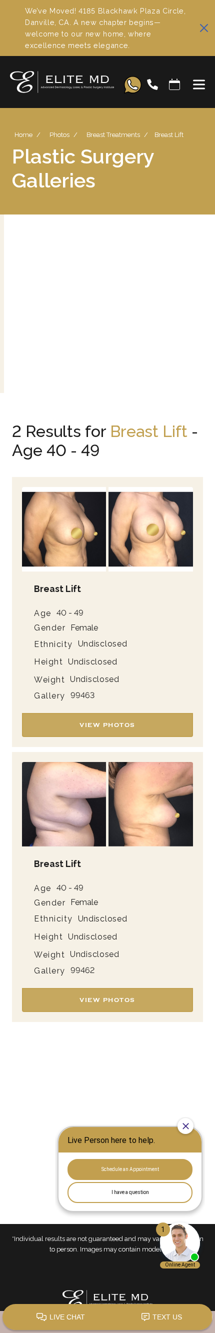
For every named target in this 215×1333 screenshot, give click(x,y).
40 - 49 (70, 613)
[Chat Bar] (107, 1317)
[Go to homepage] (57, 84)
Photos (60, 134)
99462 (82, 970)
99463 (82, 695)
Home (23, 134)
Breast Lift (149, 431)
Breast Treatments (113, 134)
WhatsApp (133, 85)
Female (84, 628)
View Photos (108, 725)
